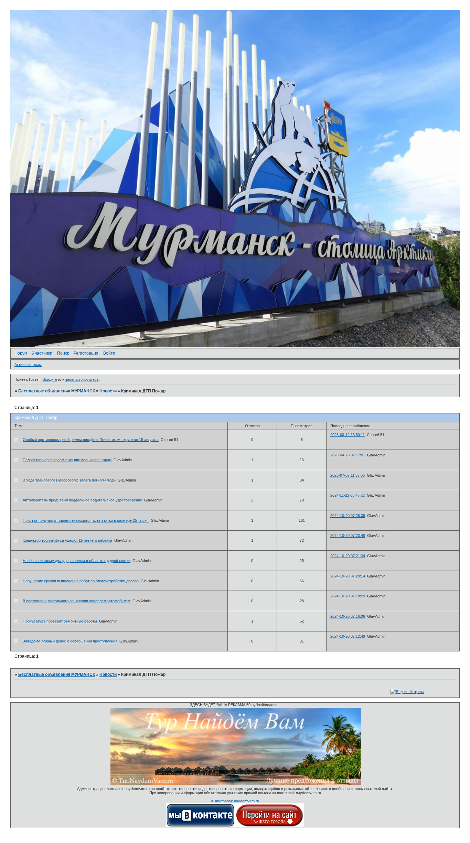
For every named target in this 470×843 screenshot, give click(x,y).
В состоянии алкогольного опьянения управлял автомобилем (76, 601)
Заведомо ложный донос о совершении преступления (70, 641)
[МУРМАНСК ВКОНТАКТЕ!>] (200, 826)
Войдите (50, 379)
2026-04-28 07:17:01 (347, 455)
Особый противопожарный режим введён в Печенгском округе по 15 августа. (91, 439)
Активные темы (28, 365)
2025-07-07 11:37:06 (347, 475)
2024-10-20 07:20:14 (347, 576)
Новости (108, 391)
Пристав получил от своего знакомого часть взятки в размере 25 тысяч (86, 520)
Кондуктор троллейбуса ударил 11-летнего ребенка (67, 540)
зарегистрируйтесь (82, 379)
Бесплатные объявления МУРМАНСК (56, 391)
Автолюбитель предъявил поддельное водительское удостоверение (82, 500)
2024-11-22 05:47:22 (347, 495)
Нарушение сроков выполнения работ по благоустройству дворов (81, 581)
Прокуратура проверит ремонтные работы (60, 621)
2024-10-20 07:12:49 (347, 636)
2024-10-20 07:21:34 (347, 556)
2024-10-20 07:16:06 (347, 616)
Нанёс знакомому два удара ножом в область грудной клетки (76, 561)
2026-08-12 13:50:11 (347, 435)
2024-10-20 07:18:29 (347, 596)
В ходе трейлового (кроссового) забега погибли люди (69, 480)
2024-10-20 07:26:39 (347, 516)
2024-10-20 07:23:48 (347, 535)
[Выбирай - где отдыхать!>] (235, 783)
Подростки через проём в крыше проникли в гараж (67, 460)
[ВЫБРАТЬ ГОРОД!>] (269, 826)
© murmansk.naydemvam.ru (235, 801)
